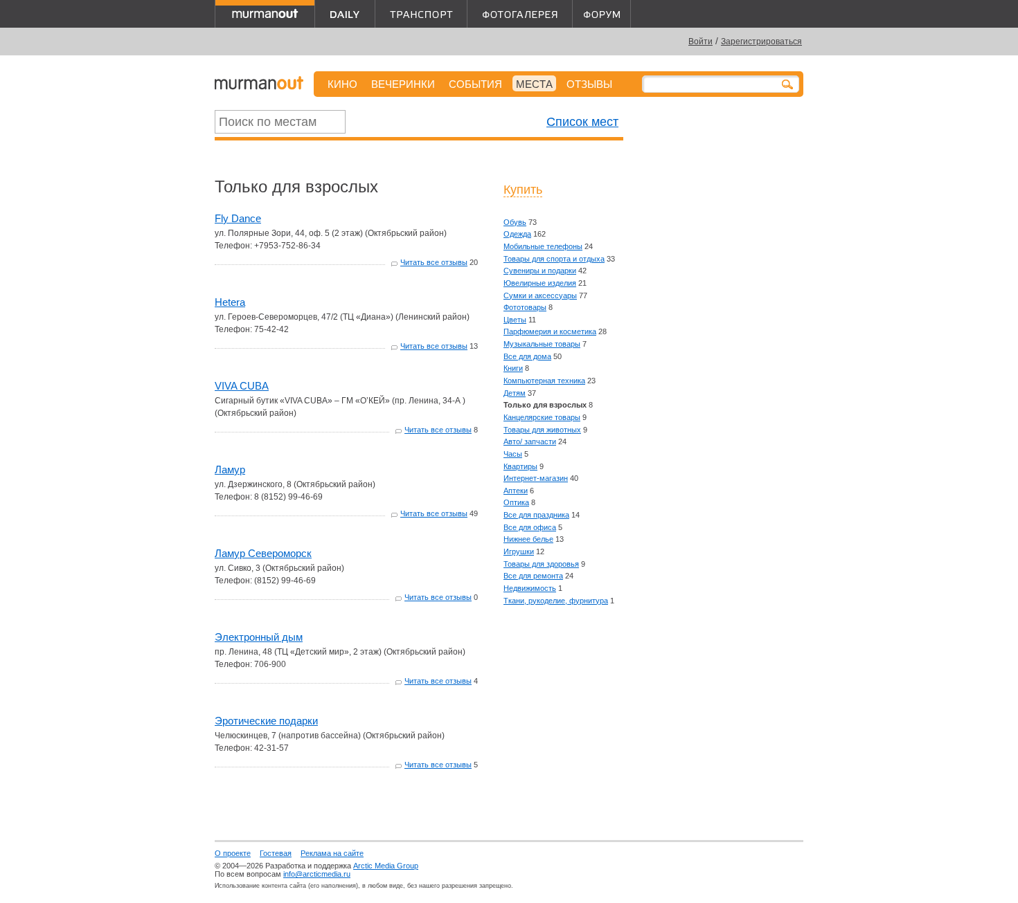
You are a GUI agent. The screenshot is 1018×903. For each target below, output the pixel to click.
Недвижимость (529, 588)
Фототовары (524, 307)
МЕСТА (534, 84)
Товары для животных (542, 430)
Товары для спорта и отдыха (554, 259)
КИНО (342, 84)
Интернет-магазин (535, 478)
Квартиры (520, 466)
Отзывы (589, 84)
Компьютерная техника (544, 380)
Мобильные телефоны (542, 246)
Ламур (230, 469)
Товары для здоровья (541, 564)
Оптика (516, 502)
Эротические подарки (266, 721)
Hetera (230, 302)
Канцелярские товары (541, 417)
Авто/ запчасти (529, 441)
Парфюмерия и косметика (549, 331)
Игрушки (518, 551)
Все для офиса (529, 527)
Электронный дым (259, 637)
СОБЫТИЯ (475, 84)
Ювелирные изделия (539, 283)
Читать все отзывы (433, 262)
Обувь (514, 222)
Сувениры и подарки (539, 270)
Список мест (582, 122)
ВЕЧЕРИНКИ (403, 84)
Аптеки (515, 490)
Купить (522, 190)
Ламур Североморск (263, 553)
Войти (700, 41)
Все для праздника (536, 515)
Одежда (517, 234)
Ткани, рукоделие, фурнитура (555, 600)
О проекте (233, 853)
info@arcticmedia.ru (316, 874)
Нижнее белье (528, 539)
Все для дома (527, 356)
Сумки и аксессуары (540, 295)
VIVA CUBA (242, 386)
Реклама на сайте (332, 853)
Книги (513, 368)
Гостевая (276, 853)
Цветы (514, 320)
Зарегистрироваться (761, 41)
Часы (512, 454)
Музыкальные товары (541, 344)
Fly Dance (238, 218)
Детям (514, 393)
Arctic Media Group (385, 865)
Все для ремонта (533, 576)
